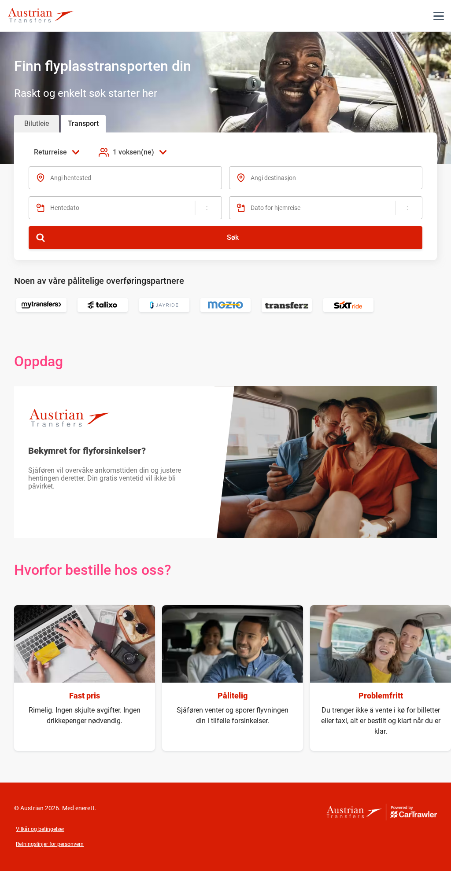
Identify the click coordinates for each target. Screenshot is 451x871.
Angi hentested (70, 177)
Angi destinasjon (273, 177)
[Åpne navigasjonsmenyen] (438, 16)
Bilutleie (36, 123)
